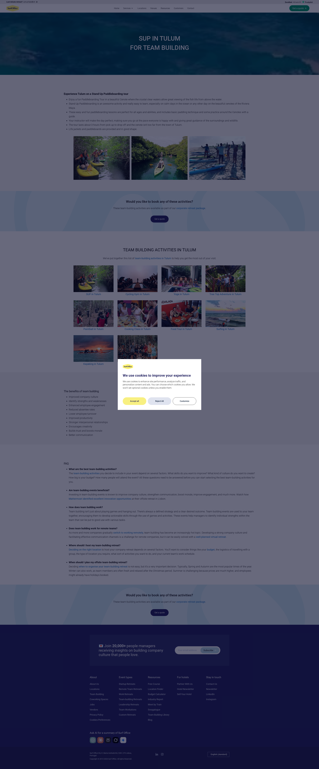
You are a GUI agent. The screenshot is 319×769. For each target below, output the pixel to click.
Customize (184, 401)
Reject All (159, 401)
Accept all (134, 401)
